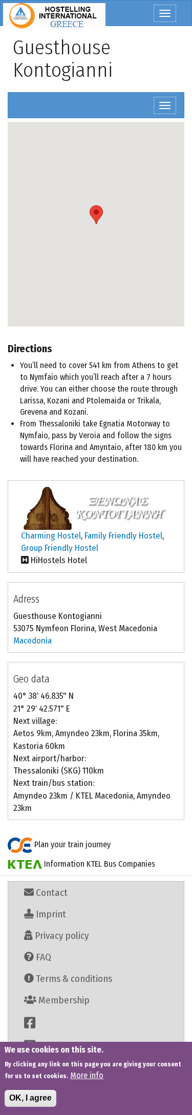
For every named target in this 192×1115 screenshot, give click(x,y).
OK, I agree (30, 1097)
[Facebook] (96, 1022)
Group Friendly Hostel (59, 548)
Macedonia (32, 640)
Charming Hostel (51, 535)
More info (86, 1075)
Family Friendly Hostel (123, 535)
